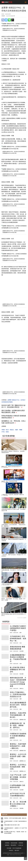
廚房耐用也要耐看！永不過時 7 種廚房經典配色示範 (15, 822)
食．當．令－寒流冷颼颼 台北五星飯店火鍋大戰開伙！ (18, 804)
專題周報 (21, 808)
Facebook (2, 20)
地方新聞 (21, 651)
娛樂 (20, 698)
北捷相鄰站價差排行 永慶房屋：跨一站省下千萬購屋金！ (15, 828)
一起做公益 (20, 845)
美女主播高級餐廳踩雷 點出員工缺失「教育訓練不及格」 (18, 705)
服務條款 (7, 845)
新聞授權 (21, 842)
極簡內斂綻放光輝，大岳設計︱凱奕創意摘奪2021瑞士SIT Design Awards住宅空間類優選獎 (18, 682)
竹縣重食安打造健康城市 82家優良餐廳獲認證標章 (18, 736)
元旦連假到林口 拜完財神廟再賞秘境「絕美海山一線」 (18, 638)
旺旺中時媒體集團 (17, 848)
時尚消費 (21, 673)
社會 (20, 663)
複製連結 (12, 20)
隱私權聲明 (13, 845)
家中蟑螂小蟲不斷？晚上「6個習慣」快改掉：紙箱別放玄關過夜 (15, 832)
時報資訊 (11, 850)
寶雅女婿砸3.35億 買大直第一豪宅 (12, 824)
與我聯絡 (7, 842)
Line (9, 20)
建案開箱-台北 (23, 760)
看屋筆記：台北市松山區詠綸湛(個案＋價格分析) (18, 767)
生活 (20, 642)
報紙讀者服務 (14, 842)
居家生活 (21, 688)
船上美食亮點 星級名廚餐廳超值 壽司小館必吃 (17, 670)
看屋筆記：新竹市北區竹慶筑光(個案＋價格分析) (15, 818)
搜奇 (20, 632)
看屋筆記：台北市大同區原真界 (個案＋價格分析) (18, 756)
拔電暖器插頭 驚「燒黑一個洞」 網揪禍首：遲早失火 (17, 725)
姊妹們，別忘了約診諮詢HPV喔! (9, 481)
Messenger (6, 20)
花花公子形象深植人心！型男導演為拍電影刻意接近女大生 (18, 694)
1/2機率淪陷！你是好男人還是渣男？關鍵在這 (12, 494)
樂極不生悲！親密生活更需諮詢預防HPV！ (11, 466)
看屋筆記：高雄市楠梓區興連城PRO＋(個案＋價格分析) (18, 746)
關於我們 (17, 850)
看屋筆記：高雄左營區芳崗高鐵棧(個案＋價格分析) (18, 715)
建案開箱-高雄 (23, 719)
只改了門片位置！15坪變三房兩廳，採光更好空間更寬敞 (18, 777)
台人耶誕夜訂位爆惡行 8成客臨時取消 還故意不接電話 (18, 628)
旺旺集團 (9, 848)
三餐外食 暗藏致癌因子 (7, 584)
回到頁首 (25, 858)
